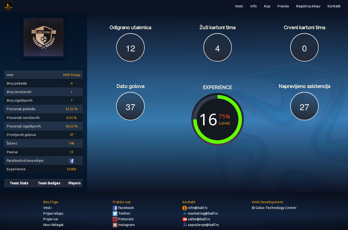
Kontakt (334, 6)
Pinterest (125, 219)
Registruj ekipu (308, 6)
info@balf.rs (197, 208)
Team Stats (19, 183)
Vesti (239, 6)
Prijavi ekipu (53, 213)
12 (130, 48)
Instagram (126, 225)
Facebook (125, 208)
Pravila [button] (283, 6)
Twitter (123, 213)
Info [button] (253, 6)
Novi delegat (53, 225)
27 (304, 106)
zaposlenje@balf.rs (203, 225)
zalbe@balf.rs (198, 219)
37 (130, 106)
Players (74, 183)
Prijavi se (50, 219)
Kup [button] (267, 6)
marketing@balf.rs (202, 213)
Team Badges (49, 183)
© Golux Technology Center (274, 208)
